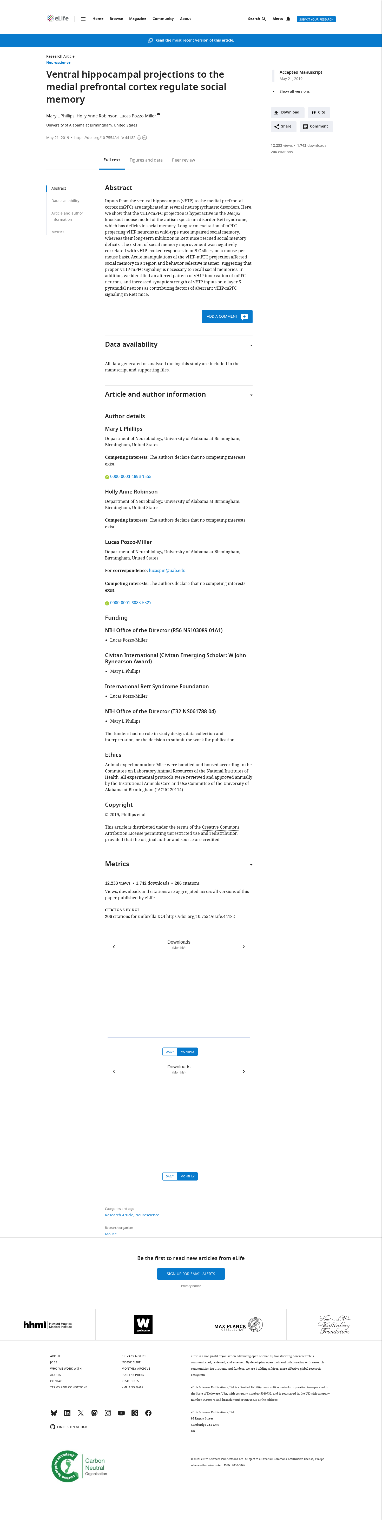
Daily (170, 1052)
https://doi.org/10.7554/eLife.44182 (104, 138)
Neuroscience (58, 63)
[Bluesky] (53, 1415)
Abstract (58, 188)
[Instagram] (107, 1415)
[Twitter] (80, 1415)
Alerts (278, 19)
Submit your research (316, 19)
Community (163, 19)
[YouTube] (121, 1415)
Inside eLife (131, 1362)
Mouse (111, 1234)
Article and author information (67, 216)
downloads (311, 145)
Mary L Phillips (60, 116)
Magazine (137, 19)
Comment (321, 127)
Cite (321, 113)
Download (290, 113)
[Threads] (135, 1415)
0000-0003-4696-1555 (131, 477)
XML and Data (132, 1387)
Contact (57, 1381)
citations (282, 152)
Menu (83, 19)
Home (98, 19)
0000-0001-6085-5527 (131, 603)
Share (286, 127)
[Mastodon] (94, 1415)
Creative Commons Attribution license (287, 1459)
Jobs (53, 1362)
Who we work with (66, 1368)
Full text (111, 160)
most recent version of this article (202, 41)
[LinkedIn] (67, 1415)
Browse (116, 19)
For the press (133, 1375)
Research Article (60, 56)
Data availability (65, 201)
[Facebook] (148, 1415)
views (282, 145)
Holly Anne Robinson (97, 116)
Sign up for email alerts (191, 1274)
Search (254, 19)
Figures (146, 160)
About (185, 19)
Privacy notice (191, 1286)
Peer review (183, 160)
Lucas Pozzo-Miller (138, 116)
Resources (130, 1381)
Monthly (187, 1052)
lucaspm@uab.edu (167, 571)
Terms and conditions (68, 1387)
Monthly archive (136, 1368)
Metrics (57, 232)
